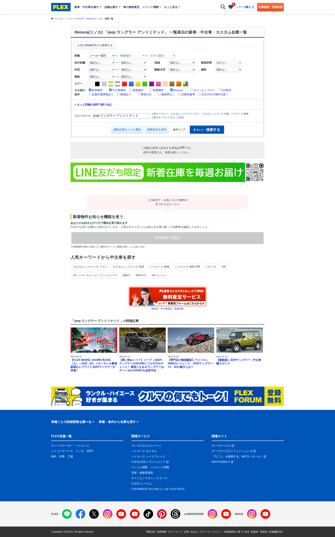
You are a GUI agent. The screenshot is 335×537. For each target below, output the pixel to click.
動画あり (125, 94)
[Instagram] (107, 514)
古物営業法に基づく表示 (237, 531)
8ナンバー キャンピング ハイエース (95, 275)
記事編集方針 (276, 531)
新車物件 (97, 90)
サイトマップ (175, 531)
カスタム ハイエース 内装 (215, 113)
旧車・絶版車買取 (142, 472)
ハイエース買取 (159, 467)
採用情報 (162, 531)
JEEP (89, 451)
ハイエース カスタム (144, 451)
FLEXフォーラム (141, 483)
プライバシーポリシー (210, 531)
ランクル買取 (139, 467)
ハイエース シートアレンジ (148, 456)
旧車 (62, 456)
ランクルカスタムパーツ (146, 445)
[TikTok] (148, 514)
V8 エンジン (159, 275)
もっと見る (171, 7)
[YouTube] (121, 514)
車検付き (146, 94)
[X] (94, 514)
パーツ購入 (244, 7)
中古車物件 (119, 90)
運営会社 (151, 531)
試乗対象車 (188, 94)
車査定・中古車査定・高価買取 (167, 308)
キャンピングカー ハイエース (149, 478)
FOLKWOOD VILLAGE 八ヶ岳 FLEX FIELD (157, 488)
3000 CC (141, 275)
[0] (230, 7)
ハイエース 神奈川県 (187, 266)
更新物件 (138, 90)
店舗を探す (111, 7)
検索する (207, 130)
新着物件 (158, 90)
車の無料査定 (131, 7)
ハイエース (82, 445)
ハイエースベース (62, 451)
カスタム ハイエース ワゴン (185, 113)
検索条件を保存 (156, 129)
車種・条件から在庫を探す (117, 421)
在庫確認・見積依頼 (270, 7)
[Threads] (175, 514)
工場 (70, 456)
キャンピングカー (204, 90)
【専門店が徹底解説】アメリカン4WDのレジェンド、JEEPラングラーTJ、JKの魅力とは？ (190, 363)
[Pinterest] (162, 514)
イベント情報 (150, 7)
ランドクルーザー (62, 445)
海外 (54, 456)
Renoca (178, 90)
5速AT (126, 275)
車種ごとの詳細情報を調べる (71, 421)
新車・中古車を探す (86, 7)
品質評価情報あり (103, 94)
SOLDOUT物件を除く (215, 94)
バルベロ (210, 266)
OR (224, 266)
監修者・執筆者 (259, 531)
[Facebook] (80, 514)
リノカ (80, 451)
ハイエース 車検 (239, 113)
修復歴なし (168, 94)
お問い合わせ (191, 531)
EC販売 (226, 90)
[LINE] (67, 514)
